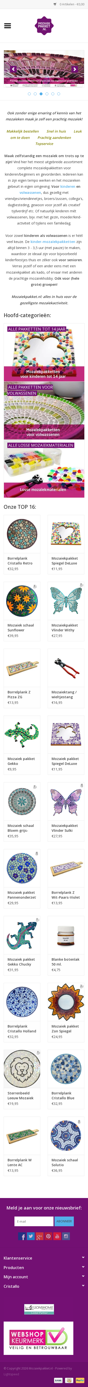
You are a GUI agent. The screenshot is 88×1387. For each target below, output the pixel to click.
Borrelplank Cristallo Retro (20, 560)
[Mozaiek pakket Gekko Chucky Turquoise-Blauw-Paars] (22, 935)
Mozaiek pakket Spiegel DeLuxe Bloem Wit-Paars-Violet (65, 761)
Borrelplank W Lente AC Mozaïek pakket (21, 1162)
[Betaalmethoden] (57, 1380)
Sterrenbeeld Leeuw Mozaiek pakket (20, 1096)
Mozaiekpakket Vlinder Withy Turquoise (65, 628)
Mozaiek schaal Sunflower (21, 627)
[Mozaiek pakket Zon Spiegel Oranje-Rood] (66, 1002)
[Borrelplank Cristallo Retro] (22, 534)
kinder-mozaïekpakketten (53, 241)
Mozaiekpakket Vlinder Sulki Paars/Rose (65, 828)
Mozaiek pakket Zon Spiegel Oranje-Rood (65, 1029)
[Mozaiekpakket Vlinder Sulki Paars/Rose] (66, 801)
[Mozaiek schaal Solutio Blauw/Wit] (66, 1136)
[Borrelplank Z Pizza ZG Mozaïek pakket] (22, 668)
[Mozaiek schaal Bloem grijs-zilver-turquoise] (22, 801)
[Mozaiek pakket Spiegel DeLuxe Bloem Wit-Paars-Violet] (66, 735)
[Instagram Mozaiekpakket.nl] (66, 1236)
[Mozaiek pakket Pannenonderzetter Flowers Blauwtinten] (22, 868)
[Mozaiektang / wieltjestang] (66, 668)
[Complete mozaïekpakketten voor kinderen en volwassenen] (44, 68)
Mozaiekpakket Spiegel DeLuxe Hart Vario (65, 561)
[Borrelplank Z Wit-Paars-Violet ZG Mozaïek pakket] (66, 868)
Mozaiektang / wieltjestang (64, 694)
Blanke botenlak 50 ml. (65, 961)
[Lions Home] (44, 1309)
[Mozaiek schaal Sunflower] (22, 601)
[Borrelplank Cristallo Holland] (22, 1002)
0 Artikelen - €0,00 (71, 4)
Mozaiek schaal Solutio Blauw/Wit (65, 1162)
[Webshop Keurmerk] (44, 1338)
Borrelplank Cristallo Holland (22, 1028)
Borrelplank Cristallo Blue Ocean (63, 1096)
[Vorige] (13, 69)
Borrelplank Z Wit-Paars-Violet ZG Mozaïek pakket (66, 895)
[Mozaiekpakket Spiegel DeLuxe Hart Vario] (66, 534)
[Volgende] (74, 69)
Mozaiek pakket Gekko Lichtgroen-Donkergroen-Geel (21, 761)
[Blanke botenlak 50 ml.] (66, 935)
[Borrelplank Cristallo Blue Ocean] (66, 1069)
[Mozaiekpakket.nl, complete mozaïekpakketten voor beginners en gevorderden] (51, 25)
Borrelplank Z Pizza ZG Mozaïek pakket (21, 694)
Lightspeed (11, 1374)
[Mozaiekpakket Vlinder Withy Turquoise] (66, 601)
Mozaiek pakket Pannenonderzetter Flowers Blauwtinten (22, 895)
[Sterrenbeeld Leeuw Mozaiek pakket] (22, 1069)
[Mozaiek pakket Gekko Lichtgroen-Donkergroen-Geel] (22, 735)
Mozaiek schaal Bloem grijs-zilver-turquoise (21, 828)
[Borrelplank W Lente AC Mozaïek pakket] (22, 1136)
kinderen (67, 186)
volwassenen (30, 192)
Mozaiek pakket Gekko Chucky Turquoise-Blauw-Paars (21, 962)
